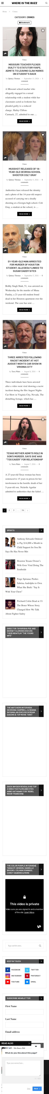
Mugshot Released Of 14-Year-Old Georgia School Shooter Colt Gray (25, 172)
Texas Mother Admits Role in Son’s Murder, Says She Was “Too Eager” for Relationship (24, 456)
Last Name (10, 1019)
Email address (12, 1031)
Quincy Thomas (14, 78)
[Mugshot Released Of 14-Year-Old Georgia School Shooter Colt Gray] (24, 145)
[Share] (5, 53)
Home (5, 11)
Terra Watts (16, 371)
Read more (23, 121)
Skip (28, 1089)
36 (23, 510)
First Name (11, 1006)
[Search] (46, 3)
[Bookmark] (43, 30)
